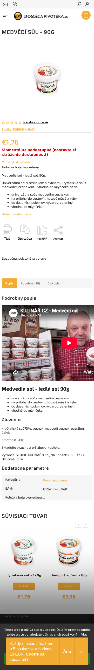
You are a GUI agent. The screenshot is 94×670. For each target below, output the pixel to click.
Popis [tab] (9, 283)
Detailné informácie (17, 214)
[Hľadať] (79, 4)
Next (86, 524)
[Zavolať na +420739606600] (15, 4)
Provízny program (16, 616)
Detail (23, 586)
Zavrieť (79, 247)
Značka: (18, 129)
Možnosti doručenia (16, 162)
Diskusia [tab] (53, 283)
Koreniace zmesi (55, 480)
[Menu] (5, 14)
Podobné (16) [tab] (30, 283)
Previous (79, 524)
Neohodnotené (35, 122)
